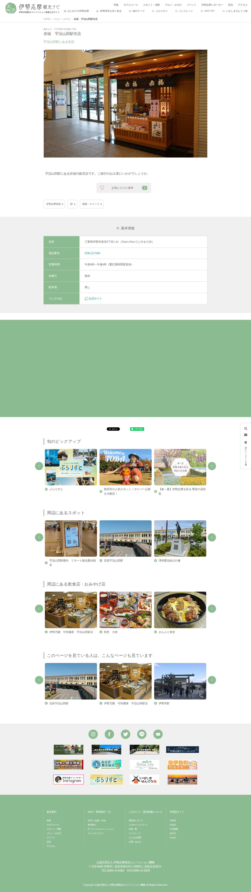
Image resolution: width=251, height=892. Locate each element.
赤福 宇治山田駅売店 (86, 19)
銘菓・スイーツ (90, 204)
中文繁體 (174, 829)
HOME (47, 19)
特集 (49, 820)
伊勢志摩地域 (53, 204)
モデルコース (53, 825)
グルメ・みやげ (62, 19)
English (173, 825)
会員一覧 (133, 829)
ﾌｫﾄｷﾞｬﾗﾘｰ (209, 11)
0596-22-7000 (92, 253)
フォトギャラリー (96, 833)
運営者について (136, 820)
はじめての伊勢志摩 (78, 11)
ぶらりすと (162, 11)
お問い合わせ (135, 842)
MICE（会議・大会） (97, 820)
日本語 (173, 820)
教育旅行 (92, 825)
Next (212, 466)
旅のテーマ (139, 11)
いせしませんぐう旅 (237, 11)
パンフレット (186, 11)
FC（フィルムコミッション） (101, 829)
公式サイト (95, 298)
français (173, 837)
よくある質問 (135, 837)
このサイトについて (138, 825)
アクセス (51, 846)
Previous (39, 466)
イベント (51, 837)
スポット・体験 (54, 829)
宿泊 (49, 842)
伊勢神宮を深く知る (111, 11)
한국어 (173, 833)
